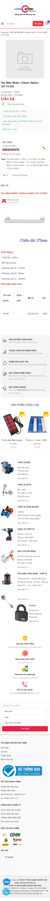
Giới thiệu (5, 747)
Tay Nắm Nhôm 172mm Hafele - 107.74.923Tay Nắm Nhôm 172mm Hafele (28, 165)
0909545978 (10, 149)
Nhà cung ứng (7, 759)
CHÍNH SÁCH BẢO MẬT (11, 817)
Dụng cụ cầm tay (25, 534)
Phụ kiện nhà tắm (25, 563)
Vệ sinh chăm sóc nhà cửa (29, 556)
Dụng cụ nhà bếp (25, 559)
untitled (21, 511)
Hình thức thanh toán (10, 821)
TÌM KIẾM (25, 728)
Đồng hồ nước (23, 496)
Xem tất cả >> (23, 478)
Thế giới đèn (23, 474)
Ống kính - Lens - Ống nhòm (30, 585)
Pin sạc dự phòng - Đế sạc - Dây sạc (33, 582)
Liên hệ (4, 751)
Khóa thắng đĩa (35, 613)
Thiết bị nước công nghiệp (28, 518)
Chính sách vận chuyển (11, 810)
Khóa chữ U (34, 610)
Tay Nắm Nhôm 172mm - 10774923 (22, 159)
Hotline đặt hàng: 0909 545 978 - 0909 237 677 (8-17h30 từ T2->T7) (13, 794)
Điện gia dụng (23, 467)
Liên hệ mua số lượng (11, 154)
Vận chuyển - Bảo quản (27, 540)
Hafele (17, 92)
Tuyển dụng (6, 755)
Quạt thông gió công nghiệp (29, 515)
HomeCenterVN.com (27, 883)
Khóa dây (33, 617)
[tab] (5, 175)
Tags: (3, 159)
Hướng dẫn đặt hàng (9, 786)
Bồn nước (22, 489)
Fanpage (9, 856)
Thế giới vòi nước (25, 493)
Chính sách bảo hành (10, 813)
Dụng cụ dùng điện (25, 537)
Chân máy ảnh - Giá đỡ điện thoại (32, 578)
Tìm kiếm (38, 23)
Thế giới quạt (23, 470)
